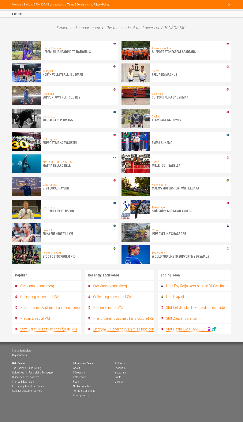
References (80, 377)
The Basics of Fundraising (26, 368)
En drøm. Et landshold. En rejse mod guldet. (126, 329)
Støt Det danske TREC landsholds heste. (196, 307)
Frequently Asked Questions (28, 386)
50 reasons (79, 372)
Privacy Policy (81, 395)
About (76, 368)
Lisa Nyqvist (175, 296)
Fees (76, 381)
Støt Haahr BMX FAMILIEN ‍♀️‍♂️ (191, 329)
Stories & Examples (23, 381)
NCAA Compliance (83, 386)
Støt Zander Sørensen (182, 318)
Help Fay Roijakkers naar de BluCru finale (197, 286)
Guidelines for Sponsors (25, 377)
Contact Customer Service (27, 390)
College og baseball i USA (39, 296)
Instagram (120, 372)
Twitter (118, 377)
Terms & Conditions (84, 390)
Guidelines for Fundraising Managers (33, 372)
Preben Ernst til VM (35, 318)
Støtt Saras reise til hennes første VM (48, 329)
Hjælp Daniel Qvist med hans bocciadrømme (53, 307)
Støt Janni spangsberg (37, 286)
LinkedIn (119, 381)
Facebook (120, 368)
